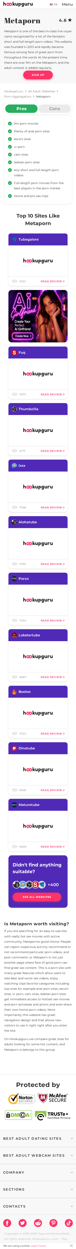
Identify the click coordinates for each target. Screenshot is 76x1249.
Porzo (24, 579)
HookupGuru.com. (45, 1238)
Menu (67, 4)
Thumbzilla (28, 409)
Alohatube (28, 522)
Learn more (38, 1245)
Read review (51, 281)
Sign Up (38, 74)
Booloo (25, 692)
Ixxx (22, 466)
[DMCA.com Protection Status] (18, 1115)
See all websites (37, 896)
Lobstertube (29, 635)
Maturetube (29, 805)
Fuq (22, 352)
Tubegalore (29, 239)
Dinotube (27, 748)
